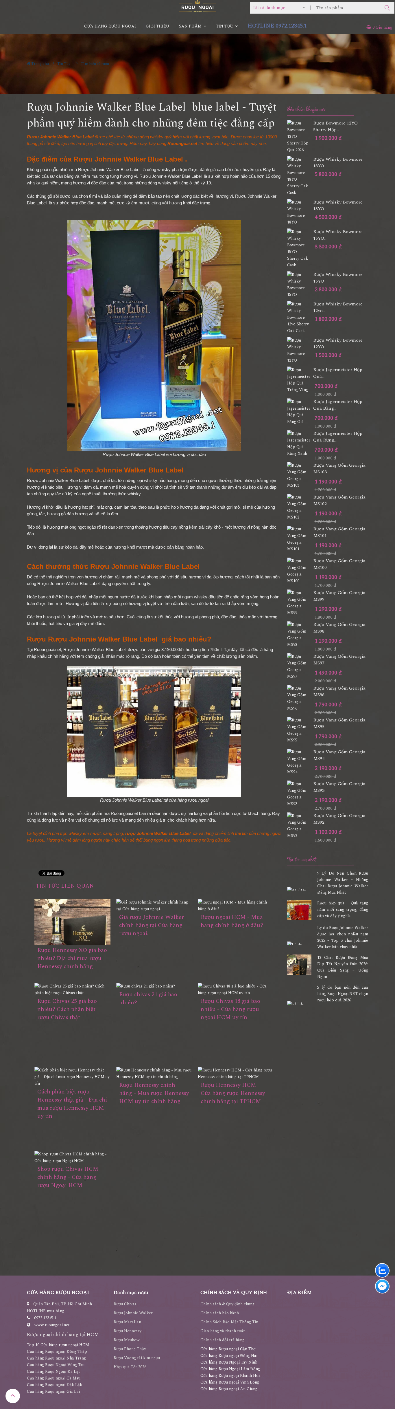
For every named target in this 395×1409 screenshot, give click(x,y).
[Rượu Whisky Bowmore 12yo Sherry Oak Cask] (300, 317)
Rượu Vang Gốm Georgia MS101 (339, 532)
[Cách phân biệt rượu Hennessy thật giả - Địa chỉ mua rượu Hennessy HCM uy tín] (72, 1077)
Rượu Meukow (127, 1340)
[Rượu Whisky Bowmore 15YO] (300, 284)
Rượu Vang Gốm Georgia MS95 (339, 723)
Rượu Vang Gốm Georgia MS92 (339, 819)
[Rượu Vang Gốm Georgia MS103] (300, 475)
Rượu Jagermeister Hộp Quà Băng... (337, 405)
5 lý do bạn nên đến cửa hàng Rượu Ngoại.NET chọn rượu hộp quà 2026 (342, 993)
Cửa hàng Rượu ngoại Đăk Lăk (54, 1385)
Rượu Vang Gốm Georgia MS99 (339, 596)
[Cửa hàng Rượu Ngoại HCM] (197, 6)
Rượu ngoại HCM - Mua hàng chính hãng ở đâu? (232, 921)
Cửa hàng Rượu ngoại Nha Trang (56, 1358)
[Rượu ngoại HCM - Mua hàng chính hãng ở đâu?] (236, 905)
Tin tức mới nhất (301, 860)
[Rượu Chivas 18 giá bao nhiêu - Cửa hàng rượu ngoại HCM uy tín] (236, 989)
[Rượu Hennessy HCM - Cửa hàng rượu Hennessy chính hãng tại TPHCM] (236, 1073)
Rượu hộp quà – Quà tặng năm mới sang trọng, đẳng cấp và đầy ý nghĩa (342, 909)
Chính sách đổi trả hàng (222, 1340)
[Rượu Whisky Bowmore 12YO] (300, 350)
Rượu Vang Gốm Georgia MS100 (339, 564)
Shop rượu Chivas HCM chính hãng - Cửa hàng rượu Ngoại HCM (67, 1177)
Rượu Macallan (127, 1322)
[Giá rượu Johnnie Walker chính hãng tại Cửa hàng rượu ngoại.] (154, 905)
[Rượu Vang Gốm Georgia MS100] (300, 571)
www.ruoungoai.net (52, 1325)
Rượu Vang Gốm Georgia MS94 (339, 755)
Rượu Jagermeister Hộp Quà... (337, 373)
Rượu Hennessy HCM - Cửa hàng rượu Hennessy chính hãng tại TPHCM (233, 1093)
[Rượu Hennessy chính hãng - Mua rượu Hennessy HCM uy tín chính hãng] (154, 1073)
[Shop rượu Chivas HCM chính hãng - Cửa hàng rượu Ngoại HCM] (72, 1157)
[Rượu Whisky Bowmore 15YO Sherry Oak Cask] (300, 248)
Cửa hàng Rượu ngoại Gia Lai (53, 1391)
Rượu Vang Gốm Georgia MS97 (339, 659)
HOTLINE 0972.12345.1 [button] (277, 26)
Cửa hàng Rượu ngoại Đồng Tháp (57, 1351)
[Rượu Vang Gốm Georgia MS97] (300, 666)
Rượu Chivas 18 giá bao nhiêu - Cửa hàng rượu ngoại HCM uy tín (230, 1009)
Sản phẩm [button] (191, 26)
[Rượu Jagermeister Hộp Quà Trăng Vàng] (300, 380)
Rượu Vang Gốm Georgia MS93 (339, 787)
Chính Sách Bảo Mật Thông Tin (229, 1322)
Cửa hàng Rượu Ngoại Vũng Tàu (55, 1365)
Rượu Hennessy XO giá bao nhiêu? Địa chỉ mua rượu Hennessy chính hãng (72, 958)
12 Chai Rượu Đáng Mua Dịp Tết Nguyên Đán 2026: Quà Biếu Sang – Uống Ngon (342, 967)
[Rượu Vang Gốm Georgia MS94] (300, 762)
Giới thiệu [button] (157, 26)
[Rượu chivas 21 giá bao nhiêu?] (154, 986)
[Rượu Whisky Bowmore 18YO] (300, 212)
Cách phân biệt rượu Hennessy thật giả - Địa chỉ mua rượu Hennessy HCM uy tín (72, 1104)
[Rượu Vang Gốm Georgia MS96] (300, 698)
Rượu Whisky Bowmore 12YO (338, 343)
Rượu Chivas (125, 1304)
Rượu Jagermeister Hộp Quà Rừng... (337, 437)
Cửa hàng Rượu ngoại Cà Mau (53, 1378)
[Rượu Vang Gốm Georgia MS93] (300, 793)
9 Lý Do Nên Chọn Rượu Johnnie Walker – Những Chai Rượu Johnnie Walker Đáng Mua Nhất (342, 882)
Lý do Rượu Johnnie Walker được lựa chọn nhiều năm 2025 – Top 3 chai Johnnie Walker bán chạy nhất (342, 937)
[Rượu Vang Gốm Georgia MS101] (300, 539)
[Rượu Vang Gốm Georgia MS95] (300, 730)
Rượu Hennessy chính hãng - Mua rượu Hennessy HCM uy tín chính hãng (154, 1093)
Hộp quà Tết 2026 (130, 1367)
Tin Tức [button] (225, 26)
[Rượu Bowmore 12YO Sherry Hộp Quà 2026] (300, 136)
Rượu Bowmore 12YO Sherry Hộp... (335, 126)
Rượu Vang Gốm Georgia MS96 (339, 691)
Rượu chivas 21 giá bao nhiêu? (148, 998)
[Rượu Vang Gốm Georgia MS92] (300, 825)
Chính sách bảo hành (219, 1313)
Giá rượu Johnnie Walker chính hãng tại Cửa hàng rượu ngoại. (151, 925)
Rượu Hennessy (127, 1331)
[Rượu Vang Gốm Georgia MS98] (300, 634)
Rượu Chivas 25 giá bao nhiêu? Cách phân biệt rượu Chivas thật (67, 1009)
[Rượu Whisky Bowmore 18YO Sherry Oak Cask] (300, 176)
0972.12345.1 (45, 1318)
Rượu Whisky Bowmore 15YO (338, 278)
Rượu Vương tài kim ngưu (137, 1358)
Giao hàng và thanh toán (223, 1331)
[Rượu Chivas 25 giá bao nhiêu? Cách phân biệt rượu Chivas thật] (72, 989)
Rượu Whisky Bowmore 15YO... (338, 235)
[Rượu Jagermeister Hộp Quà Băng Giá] (300, 411)
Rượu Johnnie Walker (133, 1313)
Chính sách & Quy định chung (227, 1304)
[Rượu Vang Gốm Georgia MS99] (300, 602)
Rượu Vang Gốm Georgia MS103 (339, 468)
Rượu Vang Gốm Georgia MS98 (339, 628)
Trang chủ (39, 64)
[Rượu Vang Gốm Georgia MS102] (300, 507)
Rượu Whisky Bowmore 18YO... (338, 162)
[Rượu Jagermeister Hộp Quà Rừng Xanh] (300, 443)
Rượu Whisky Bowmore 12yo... (338, 307)
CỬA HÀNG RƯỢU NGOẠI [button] (110, 26)
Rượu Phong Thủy (130, 1349)
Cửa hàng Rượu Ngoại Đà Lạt (53, 1371)
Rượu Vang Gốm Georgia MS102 (339, 500)
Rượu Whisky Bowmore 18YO (338, 205)
